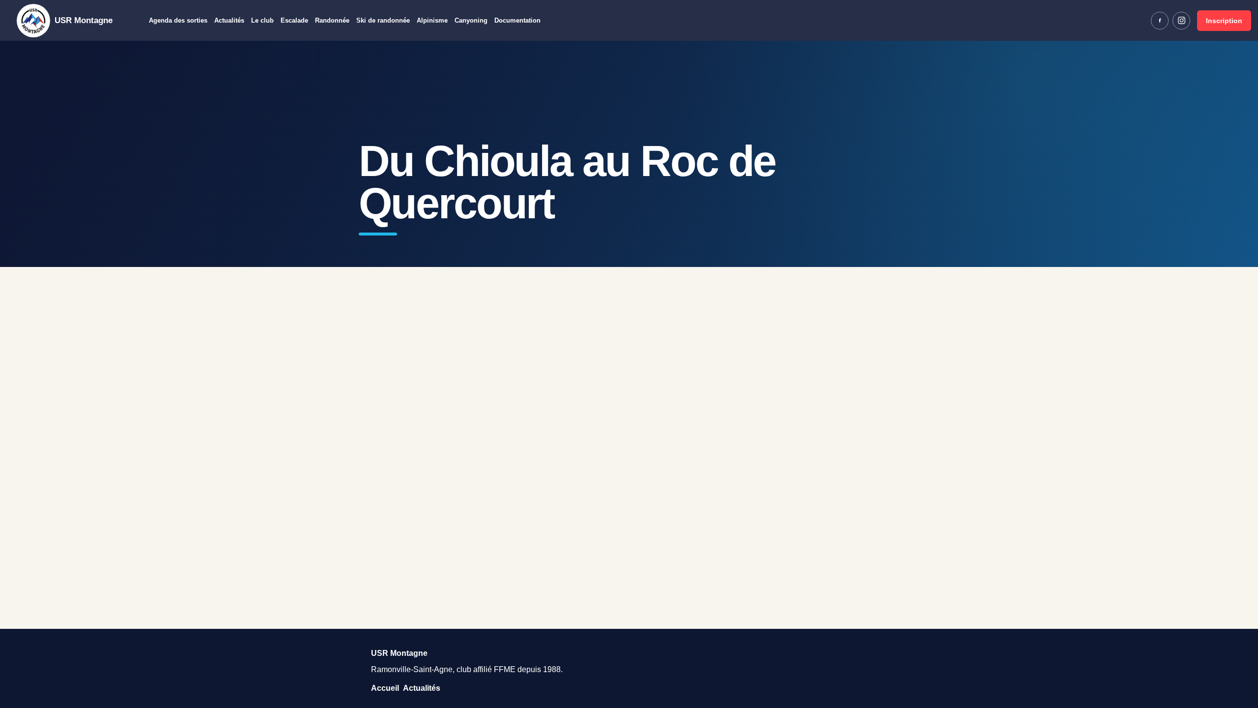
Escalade (294, 20)
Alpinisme (432, 20)
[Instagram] (1181, 21)
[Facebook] (1160, 21)
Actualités (229, 20)
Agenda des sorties (178, 20)
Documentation (517, 20)
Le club (262, 20)
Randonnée (332, 20)
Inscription (1224, 21)
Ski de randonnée (383, 20)
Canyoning (471, 20)
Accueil (385, 688)
